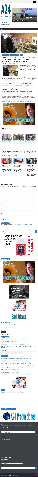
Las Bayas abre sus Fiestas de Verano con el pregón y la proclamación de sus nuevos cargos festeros (17, 367)
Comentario (3, 190)
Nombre (2, 204)
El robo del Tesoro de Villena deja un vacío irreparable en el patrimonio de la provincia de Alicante (16, 370)
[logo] (2, 424)
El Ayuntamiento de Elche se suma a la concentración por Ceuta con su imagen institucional (15, 360)
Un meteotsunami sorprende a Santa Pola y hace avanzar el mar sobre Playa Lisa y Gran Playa (16, 358)
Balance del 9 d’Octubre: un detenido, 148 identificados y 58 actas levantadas (10, 152)
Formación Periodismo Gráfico (6, 457)
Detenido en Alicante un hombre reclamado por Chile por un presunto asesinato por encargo (25, 17)
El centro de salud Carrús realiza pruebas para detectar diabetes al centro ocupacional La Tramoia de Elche (6, 169)
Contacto (2, 444)
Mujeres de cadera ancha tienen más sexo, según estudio (10, 369)
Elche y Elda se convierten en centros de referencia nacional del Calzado (6, 141)
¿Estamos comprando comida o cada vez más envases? (10, 341)
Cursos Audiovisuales (4, 459)
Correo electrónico (4, 209)
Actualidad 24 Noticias (24, 20)
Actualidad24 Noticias (12, 63)
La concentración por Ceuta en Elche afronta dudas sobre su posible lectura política (14, 361)
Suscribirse (3, 331)
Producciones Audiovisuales (5, 453)
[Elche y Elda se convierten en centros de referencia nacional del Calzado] (7, 137)
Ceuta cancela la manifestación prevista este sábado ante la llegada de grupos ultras (14, 339)
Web (1, 213)
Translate (8, 464)
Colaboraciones (3, 451)
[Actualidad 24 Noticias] (2, 29)
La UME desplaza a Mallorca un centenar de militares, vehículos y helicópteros (28, 152)
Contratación (3, 446)
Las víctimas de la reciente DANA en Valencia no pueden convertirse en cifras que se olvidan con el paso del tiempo (18, 169)
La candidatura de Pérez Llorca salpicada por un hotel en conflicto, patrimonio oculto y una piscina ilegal (17, 374)
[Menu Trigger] (34, 2)
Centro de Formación (4, 455)
